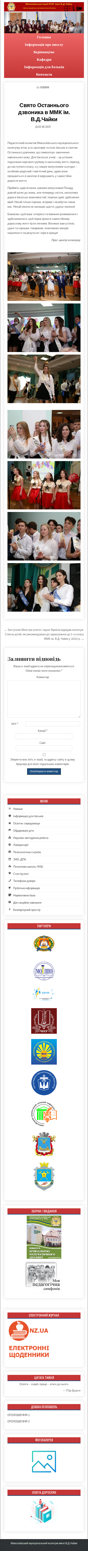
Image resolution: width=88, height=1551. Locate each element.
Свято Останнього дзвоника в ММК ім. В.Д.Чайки (44, 112)
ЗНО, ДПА (19, 859)
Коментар (43, 677)
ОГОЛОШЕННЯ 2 (18, 1421)
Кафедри (44, 59)
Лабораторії (20, 845)
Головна (44, 37)
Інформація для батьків (44, 66)
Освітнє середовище (26, 823)
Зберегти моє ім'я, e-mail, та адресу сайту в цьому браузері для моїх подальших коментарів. (42, 762)
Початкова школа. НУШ (28, 866)
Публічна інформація (26, 888)
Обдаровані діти (23, 830)
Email (43, 730)
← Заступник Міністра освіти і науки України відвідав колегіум (43, 629)
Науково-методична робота (30, 837)
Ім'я (14, 723)
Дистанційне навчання (27, 902)
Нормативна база (24, 895)
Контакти (44, 74)
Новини (44, 87)
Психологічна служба (27, 852)
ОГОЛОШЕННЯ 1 (18, 1415)
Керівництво (44, 52)
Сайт (43, 743)
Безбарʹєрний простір (26, 909)
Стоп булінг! (21, 873)
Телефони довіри (24, 881)
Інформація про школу (44, 44)
